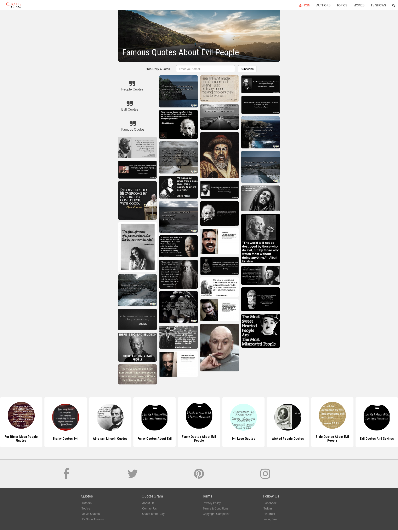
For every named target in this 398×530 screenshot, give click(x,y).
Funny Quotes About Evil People (154, 438)
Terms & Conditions (215, 508)
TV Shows (378, 5)
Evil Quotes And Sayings (332, 439)
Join (306, 5)
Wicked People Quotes (243, 439)
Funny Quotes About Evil (110, 439)
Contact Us (149, 508)
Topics (342, 5)
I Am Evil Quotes (376, 439)
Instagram (270, 519)
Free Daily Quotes (158, 68)
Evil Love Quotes (199, 439)
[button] (393, 5)
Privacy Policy (212, 503)
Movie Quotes (90, 514)
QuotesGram (13, 5)
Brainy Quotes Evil (21, 439)
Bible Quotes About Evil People (288, 438)
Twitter (267, 508)
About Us (148, 503)
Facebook (270, 503)
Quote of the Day (153, 514)
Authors (323, 5)
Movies (358, 5)
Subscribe (247, 69)
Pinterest (269, 514)
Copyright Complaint (216, 514)
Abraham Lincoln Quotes (65, 439)
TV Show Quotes (92, 519)
